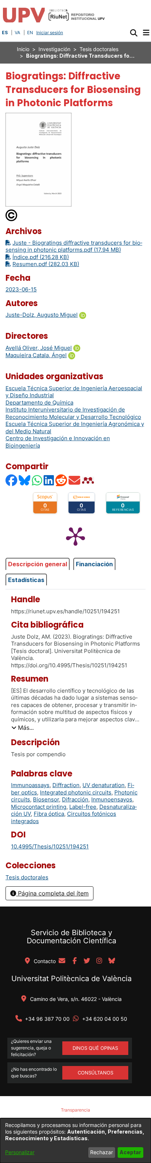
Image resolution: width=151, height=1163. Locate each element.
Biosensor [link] (46, 799)
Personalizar (19, 1152)
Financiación (94, 564)
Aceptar (130, 1152)
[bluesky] (112, 961)
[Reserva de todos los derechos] (11, 214)
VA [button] (17, 32)
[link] (26, 877)
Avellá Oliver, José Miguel (38, 347)
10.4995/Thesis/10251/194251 (50, 846)
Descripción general (37, 564)
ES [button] (5, 32)
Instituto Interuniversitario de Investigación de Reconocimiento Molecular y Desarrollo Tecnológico (73, 413)
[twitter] (87, 961)
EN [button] (30, 32)
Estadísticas (26, 580)
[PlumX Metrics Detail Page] (75, 536)
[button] (133, 32)
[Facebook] (11, 480)
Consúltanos (95, 1073)
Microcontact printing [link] (38, 806)
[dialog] (75, 1140)
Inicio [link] (23, 49)
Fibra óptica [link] (49, 813)
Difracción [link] (75, 799)
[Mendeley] (89, 480)
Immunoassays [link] (30, 785)
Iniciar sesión (50, 32)
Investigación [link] (54, 49)
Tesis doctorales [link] (99, 49)
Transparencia (75, 1110)
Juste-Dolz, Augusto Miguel (41, 314)
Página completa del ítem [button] (52, 893)
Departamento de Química (39, 402)
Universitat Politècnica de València (71, 978)
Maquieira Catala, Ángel (36, 355)
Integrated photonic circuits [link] (75, 792)
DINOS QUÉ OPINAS (95, 1048)
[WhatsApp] (37, 480)
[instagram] (99, 961)
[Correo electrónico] (75, 480)
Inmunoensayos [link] (111, 799)
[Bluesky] (25, 480)
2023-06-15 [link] (21, 289)
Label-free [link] (82, 806)
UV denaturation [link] (103, 785)
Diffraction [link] (66, 785)
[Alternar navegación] (146, 32)
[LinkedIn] (49, 480)
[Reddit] (61, 480)
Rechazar (101, 1152)
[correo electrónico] (62, 961)
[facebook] (74, 961)
